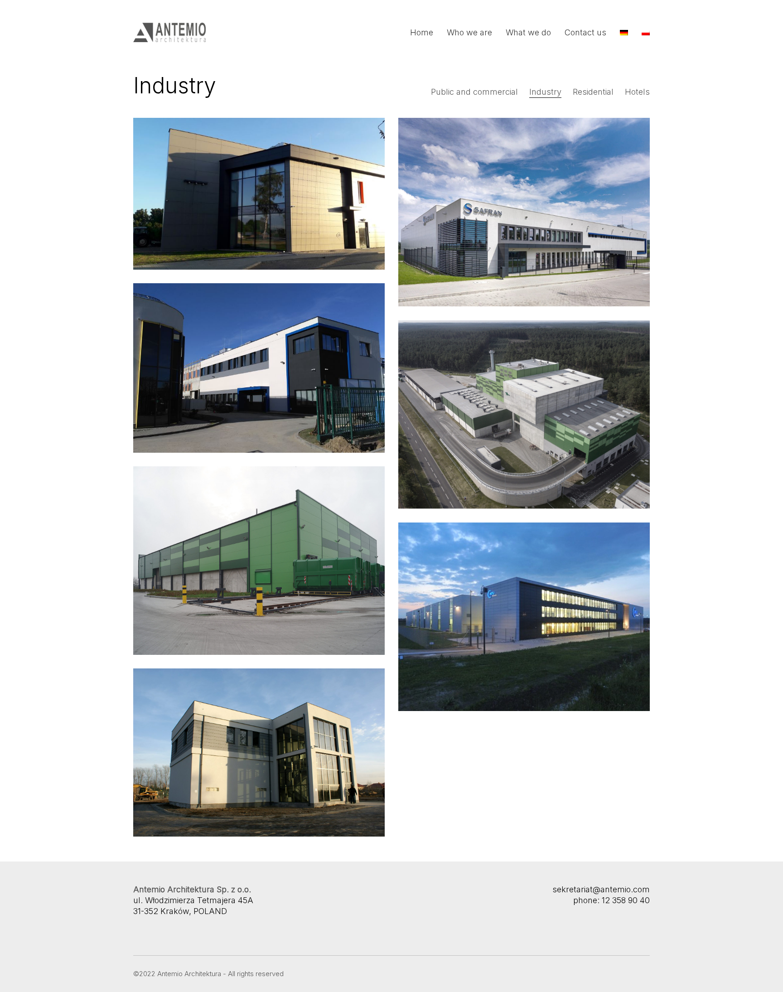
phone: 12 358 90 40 (611, 900)
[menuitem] (624, 32)
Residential (593, 92)
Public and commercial (474, 92)
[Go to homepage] (169, 32)
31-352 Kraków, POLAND (180, 911)
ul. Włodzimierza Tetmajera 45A (193, 900)
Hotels (637, 92)
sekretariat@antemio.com (601, 889)
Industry (545, 92)
